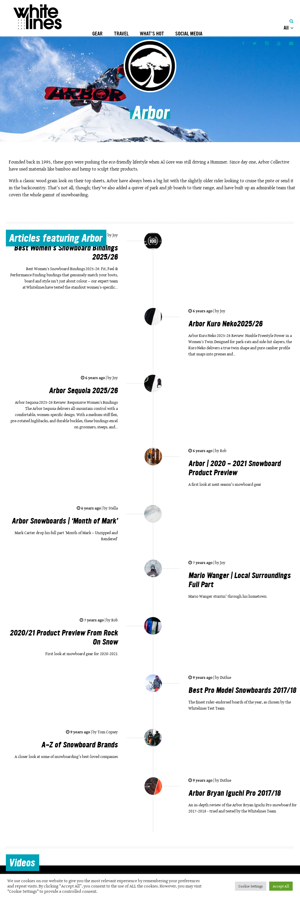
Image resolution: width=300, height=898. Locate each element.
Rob (222, 451)
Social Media (188, 33)
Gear (97, 33)
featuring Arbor (55, 239)
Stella (113, 508)
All (287, 27)
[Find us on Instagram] (267, 43)
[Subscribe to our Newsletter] (291, 43)
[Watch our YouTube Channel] (279, 43)
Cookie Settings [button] (250, 886)
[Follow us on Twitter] (255, 43)
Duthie (225, 677)
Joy (115, 235)
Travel (121, 33)
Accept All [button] (281, 886)
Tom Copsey (107, 732)
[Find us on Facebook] (243, 43)
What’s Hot (152, 33)
